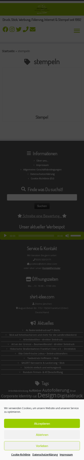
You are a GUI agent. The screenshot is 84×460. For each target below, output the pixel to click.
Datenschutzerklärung (45, 454)
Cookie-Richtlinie (20, 454)
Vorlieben (42, 446)
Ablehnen (42, 434)
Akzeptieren (42, 423)
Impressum (66, 454)
